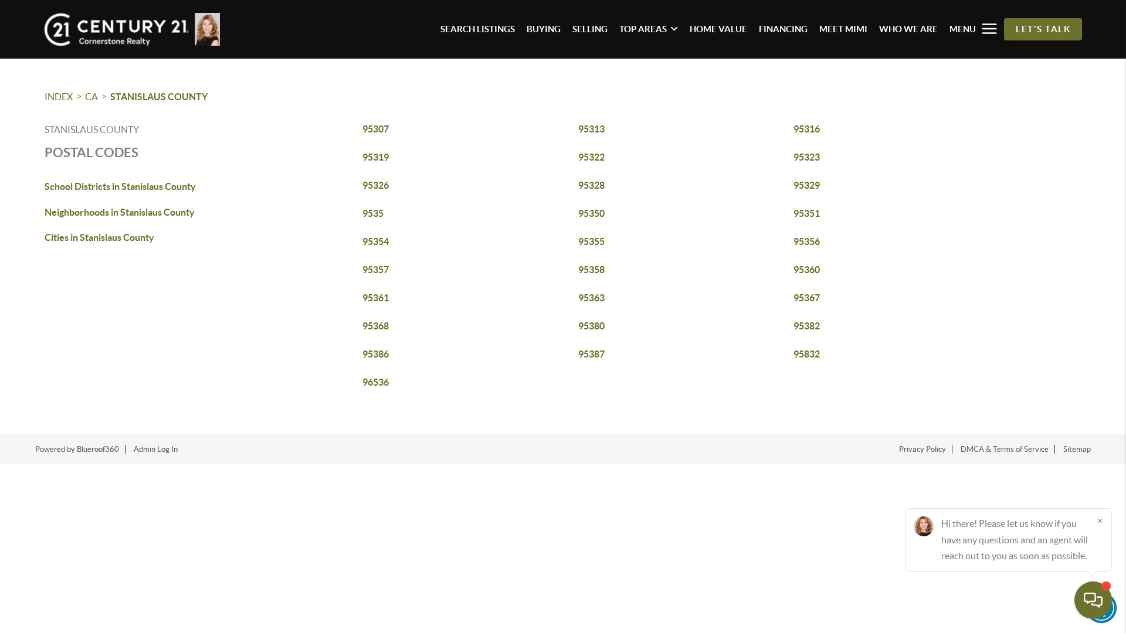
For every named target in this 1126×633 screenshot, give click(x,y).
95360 (806, 269)
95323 (806, 157)
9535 (373, 213)
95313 (591, 129)
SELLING (590, 29)
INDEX (59, 96)
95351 (806, 213)
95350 (591, 213)
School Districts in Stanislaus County (120, 186)
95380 (591, 326)
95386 (375, 354)
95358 (591, 269)
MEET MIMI (843, 29)
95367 (806, 297)
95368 (375, 326)
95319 (375, 157)
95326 (375, 185)
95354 (375, 241)
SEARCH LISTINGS (477, 29)
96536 (375, 382)
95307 (375, 129)
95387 (591, 354)
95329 (806, 185)
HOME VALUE (718, 29)
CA (91, 96)
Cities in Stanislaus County (99, 237)
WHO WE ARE (908, 29)
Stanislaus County (159, 96)
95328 (591, 185)
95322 (591, 157)
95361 (375, 297)
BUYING (544, 29)
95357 (375, 269)
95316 (806, 129)
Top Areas (643, 29)
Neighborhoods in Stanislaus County (120, 212)
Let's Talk (1043, 29)
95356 (806, 241)
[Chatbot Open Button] (1093, 600)
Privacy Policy (922, 449)
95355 (591, 241)
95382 (806, 326)
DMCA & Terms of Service (1005, 449)
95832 (806, 354)
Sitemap (1077, 449)
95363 (591, 297)
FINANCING (783, 29)
